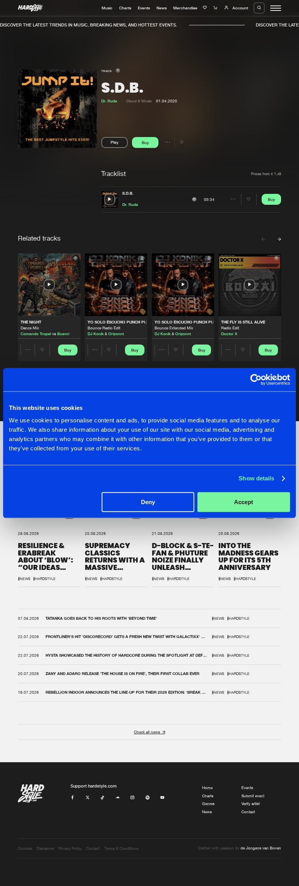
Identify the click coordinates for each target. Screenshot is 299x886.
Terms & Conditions (121, 848)
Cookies (25, 848)
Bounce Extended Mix (174, 328)
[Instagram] (132, 798)
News (162, 7)
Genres (208, 804)
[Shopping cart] (216, 7)
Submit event (252, 796)
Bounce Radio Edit (104, 328)
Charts (125, 7)
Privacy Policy (70, 848)
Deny (148, 502)
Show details (256, 478)
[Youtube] (162, 798)
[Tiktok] (102, 798)
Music (107, 7)
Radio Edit (230, 328)
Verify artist (250, 804)
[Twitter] (88, 798)
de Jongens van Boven (261, 848)
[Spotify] (148, 798)
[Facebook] (72, 798)
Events (144, 7)
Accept (243, 502)
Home (207, 788)
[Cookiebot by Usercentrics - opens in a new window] (256, 379)
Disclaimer (45, 848)
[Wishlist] (205, 7)
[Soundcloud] (118, 798)
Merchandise (185, 7)
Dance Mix (30, 328)
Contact (248, 812)
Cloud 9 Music (139, 101)
